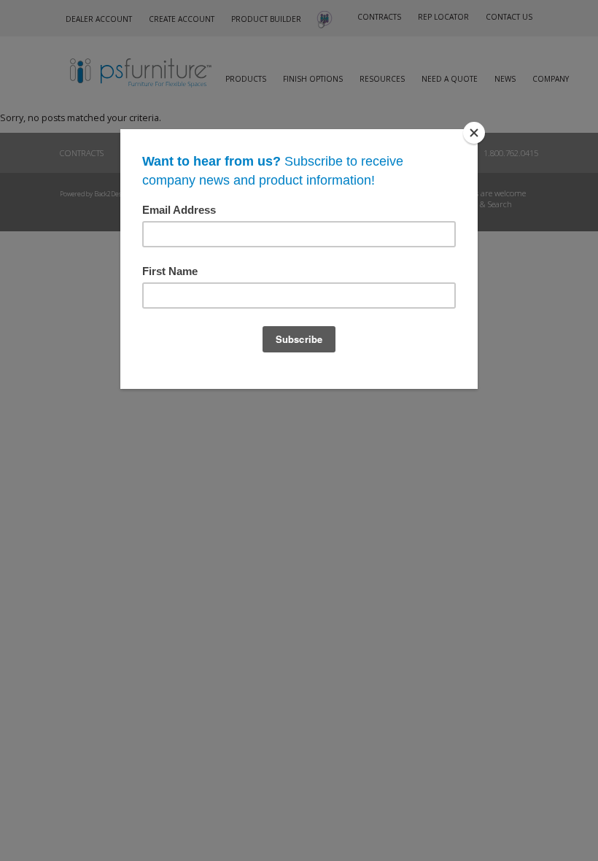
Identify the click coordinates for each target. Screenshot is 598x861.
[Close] (474, 133)
